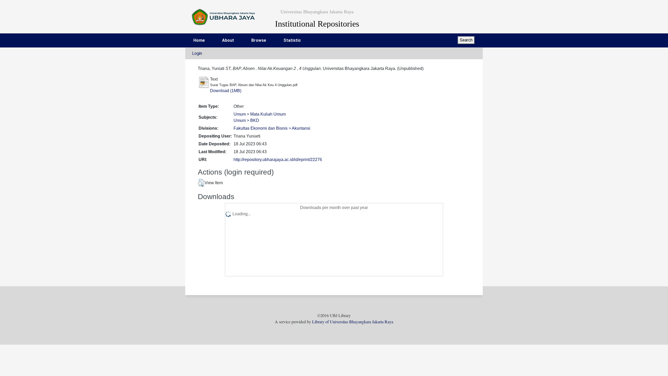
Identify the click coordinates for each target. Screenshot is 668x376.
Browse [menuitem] (258, 40)
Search (466, 40)
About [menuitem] (228, 40)
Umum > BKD (246, 120)
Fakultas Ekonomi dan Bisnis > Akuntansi (272, 128)
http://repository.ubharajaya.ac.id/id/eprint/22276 (278, 159)
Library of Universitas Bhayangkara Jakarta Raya (352, 321)
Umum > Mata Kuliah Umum (260, 114)
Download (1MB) (225, 90)
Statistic (292, 40)
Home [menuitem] (199, 40)
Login (197, 53)
